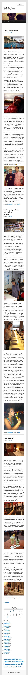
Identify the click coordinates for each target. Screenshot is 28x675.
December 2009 (7, 642)
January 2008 (6, 649)
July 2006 (6, 653)
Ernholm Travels (10, 8)
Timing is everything (11, 31)
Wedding (9, 21)
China (15, 659)
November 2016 (7, 624)
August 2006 (6, 652)
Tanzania (13, 667)
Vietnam (20, 667)
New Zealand (20, 661)
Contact (14, 21)
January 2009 (6, 643)
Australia (6, 659)
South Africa (17, 664)
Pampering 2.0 (9, 438)
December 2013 (7, 632)
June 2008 (6, 647)
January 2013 (6, 633)
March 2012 (6, 635)
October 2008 (6, 646)
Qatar (12, 664)
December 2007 (7, 650)
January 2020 (6, 622)
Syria (9, 667)
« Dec (7, 617)
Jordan (9, 661)
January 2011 (6, 639)
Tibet (17, 667)
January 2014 (6, 630)
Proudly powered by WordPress (14, 672)
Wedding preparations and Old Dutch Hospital (11, 212)
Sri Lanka (18, 204)
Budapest (10, 659)
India (18, 659)
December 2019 (7, 623)
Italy (21, 659)
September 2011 (7, 637)
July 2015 (6, 629)
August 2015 (6, 627)
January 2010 (6, 640)
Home (5, 21)
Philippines (7, 664)
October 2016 (6, 626)
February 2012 (7, 636)
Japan (6, 661)
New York (14, 661)
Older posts (6, 602)
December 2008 (7, 645)
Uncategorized (10, 204)
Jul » (19, 617)
